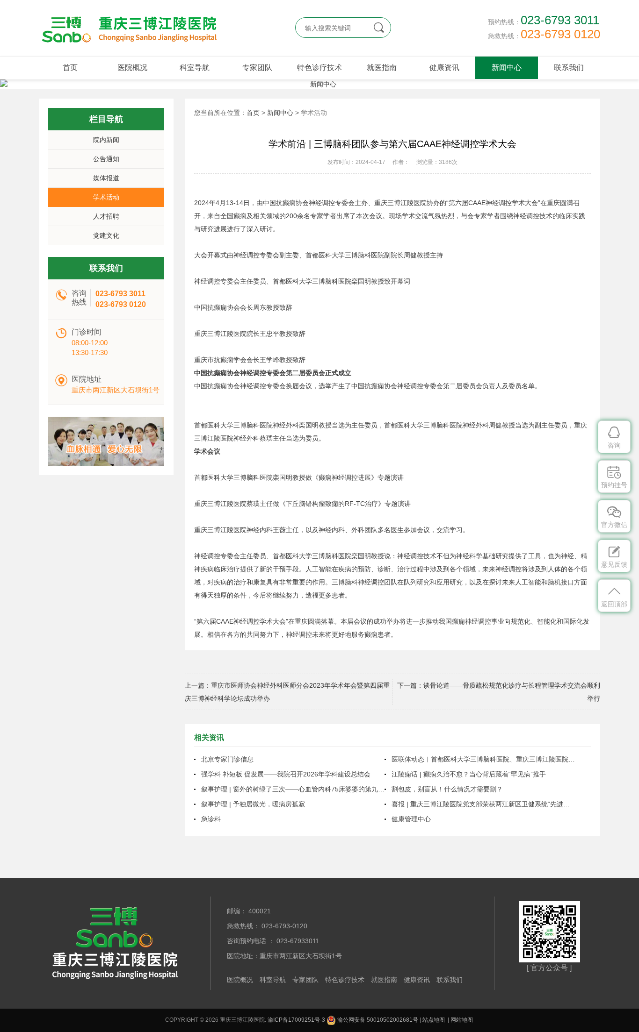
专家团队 (257, 67)
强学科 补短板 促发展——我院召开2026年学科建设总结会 (285, 774)
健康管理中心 (411, 819)
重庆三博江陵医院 (128, 28)
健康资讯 (444, 67)
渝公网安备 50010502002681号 (377, 1020)
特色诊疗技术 (319, 67)
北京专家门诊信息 (227, 759)
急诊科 (211, 819)
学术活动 (106, 197)
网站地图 (461, 1020)
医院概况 (132, 67)
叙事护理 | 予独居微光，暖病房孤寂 (253, 804)
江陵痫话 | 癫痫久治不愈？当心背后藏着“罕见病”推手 (469, 774)
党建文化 (106, 235)
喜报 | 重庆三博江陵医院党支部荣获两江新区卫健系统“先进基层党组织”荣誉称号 (483, 804)
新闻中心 (507, 67)
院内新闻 (106, 139)
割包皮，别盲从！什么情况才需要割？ (447, 789)
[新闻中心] (319, 84)
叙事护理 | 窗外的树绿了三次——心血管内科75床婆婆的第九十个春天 (293, 789)
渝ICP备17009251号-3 (296, 1020)
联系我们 (569, 67)
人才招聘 (106, 216)
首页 (70, 67)
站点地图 (433, 1020)
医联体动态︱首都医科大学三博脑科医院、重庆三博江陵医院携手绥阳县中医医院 (483, 759)
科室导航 (195, 67)
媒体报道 (106, 178)
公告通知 (106, 159)
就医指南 (382, 67)
